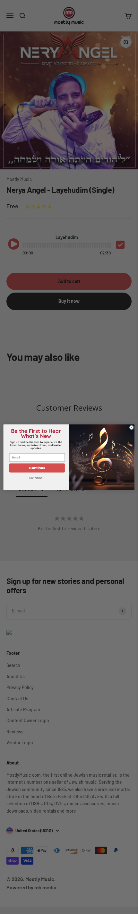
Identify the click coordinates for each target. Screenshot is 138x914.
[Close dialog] (131, 427)
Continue (37, 468)
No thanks (35, 478)
